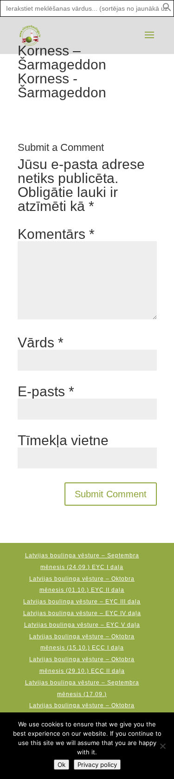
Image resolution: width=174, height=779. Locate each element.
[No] (162, 746)
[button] (167, 9)
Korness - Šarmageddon (64, 85)
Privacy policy (97, 764)
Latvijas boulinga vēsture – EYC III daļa (82, 601)
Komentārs (56, 234)
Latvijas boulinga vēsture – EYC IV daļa (82, 613)
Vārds (41, 342)
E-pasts (46, 391)
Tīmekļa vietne (63, 440)
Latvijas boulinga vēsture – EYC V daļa (82, 625)
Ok (61, 764)
